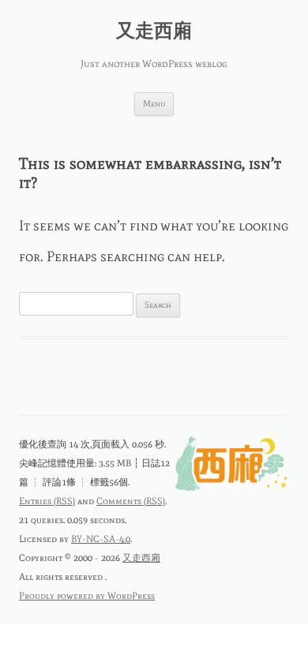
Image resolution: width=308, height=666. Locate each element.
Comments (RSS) (130, 501)
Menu (154, 103)
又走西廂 (154, 30)
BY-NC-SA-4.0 (100, 538)
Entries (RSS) (47, 501)
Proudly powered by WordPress (87, 595)
